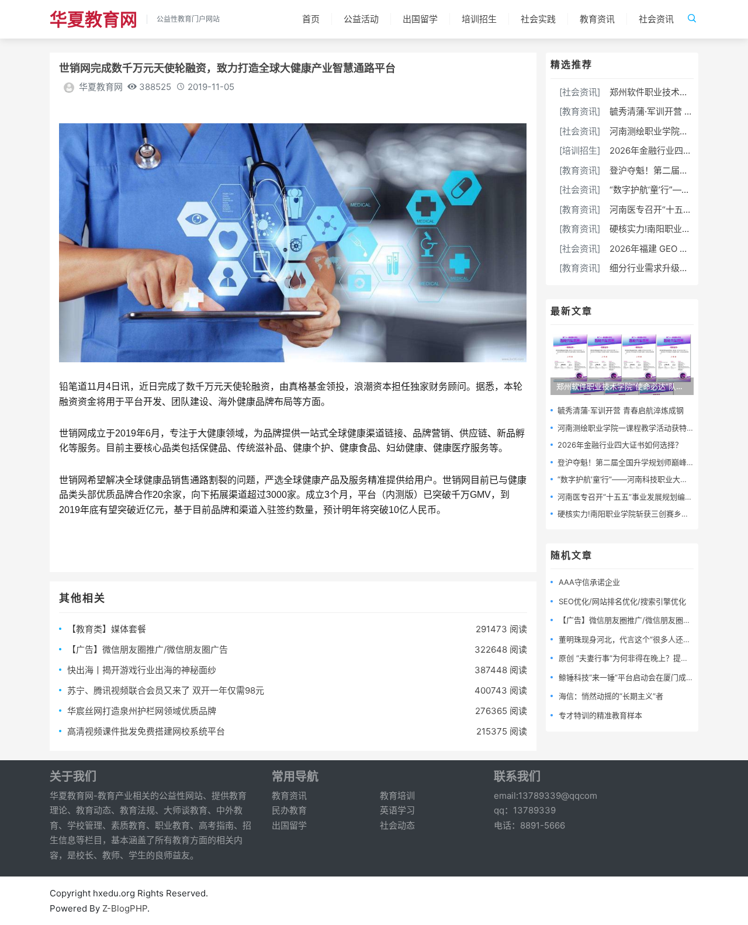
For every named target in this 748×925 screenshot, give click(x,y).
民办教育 (289, 810)
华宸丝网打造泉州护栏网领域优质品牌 (141, 710)
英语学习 (397, 810)
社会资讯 (656, 19)
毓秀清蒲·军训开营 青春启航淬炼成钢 (620, 410)
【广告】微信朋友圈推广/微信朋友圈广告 (147, 649)
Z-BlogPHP (124, 908)
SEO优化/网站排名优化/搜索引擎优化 (622, 601)
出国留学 (420, 19)
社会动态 (397, 825)
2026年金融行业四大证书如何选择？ (620, 444)
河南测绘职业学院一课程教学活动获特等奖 (629, 427)
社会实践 (538, 19)
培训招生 (479, 19)
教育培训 (397, 795)
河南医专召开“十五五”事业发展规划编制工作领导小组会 (651, 496)
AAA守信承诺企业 (589, 582)
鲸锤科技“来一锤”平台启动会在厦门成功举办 (634, 677)
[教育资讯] (579, 111)
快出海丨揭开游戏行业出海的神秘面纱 (141, 669)
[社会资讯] (579, 92)
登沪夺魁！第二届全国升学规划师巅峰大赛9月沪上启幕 (650, 462)
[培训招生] (579, 150)
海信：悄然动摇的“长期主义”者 (611, 696)
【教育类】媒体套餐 (106, 629)
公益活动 (361, 19)
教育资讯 (597, 19)
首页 (311, 19)
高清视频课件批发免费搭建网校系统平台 (146, 731)
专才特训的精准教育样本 (600, 715)
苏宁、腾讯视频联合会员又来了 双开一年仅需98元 (165, 690)
